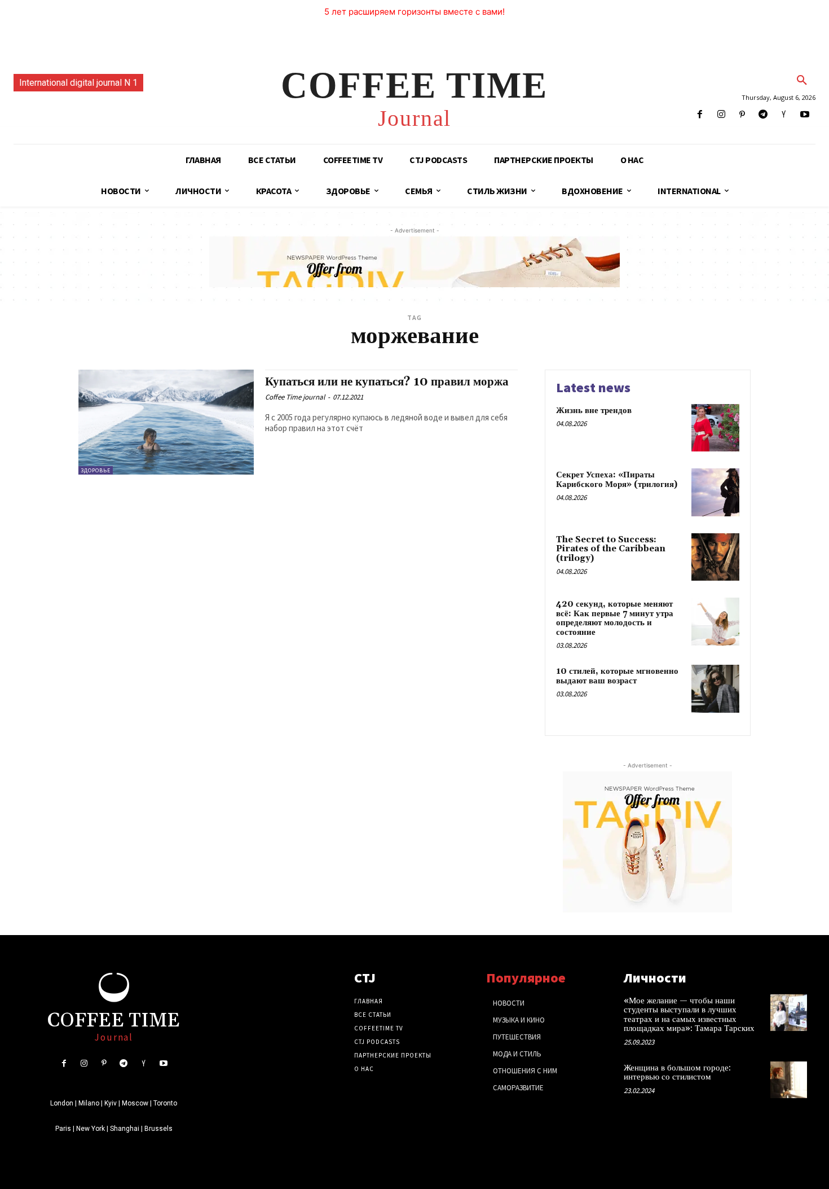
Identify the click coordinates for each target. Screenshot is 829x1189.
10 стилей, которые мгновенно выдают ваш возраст (617, 676)
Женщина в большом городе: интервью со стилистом (677, 1073)
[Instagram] (721, 114)
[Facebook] (700, 114)
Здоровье (96, 470)
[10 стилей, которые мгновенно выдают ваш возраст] (715, 689)
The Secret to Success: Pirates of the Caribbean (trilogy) (610, 549)
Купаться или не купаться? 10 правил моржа (387, 382)
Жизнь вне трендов (594, 410)
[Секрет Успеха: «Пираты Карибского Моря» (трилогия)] (715, 492)
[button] (801, 80)
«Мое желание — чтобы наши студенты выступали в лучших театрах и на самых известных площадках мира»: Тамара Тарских (689, 1014)
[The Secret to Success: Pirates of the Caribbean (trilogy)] (715, 557)
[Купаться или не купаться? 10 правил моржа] (166, 422)
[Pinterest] (741, 114)
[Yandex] (784, 114)
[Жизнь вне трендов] (715, 428)
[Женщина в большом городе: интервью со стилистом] (788, 1079)
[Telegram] (762, 114)
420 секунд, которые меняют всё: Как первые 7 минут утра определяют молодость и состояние (614, 618)
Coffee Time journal (295, 397)
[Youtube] (805, 114)
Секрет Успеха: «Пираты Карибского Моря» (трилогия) (616, 480)
